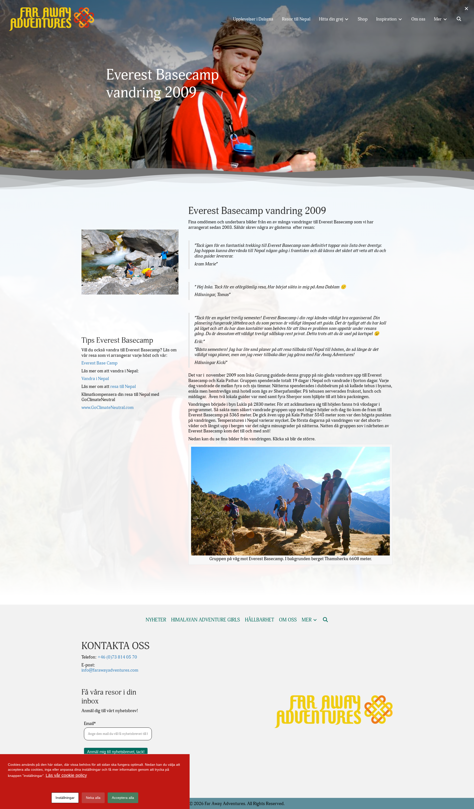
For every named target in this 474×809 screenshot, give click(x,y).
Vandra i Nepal (95, 379)
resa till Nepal (123, 386)
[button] (459, 19)
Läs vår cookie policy (66, 775)
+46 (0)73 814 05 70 (117, 657)
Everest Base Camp (99, 363)
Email (90, 723)
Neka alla (93, 798)
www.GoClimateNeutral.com (107, 407)
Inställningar (65, 798)
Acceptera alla (123, 798)
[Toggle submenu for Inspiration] (400, 19)
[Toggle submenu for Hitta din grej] (347, 19)
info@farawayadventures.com (109, 670)
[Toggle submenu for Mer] (445, 19)
